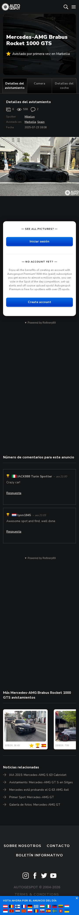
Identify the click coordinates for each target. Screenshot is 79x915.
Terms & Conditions (36, 894)
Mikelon (30, 116)
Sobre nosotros (22, 845)
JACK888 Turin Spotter (34, 476)
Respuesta (13, 493)
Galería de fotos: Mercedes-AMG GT (34, 805)
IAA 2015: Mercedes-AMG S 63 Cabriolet (37, 775)
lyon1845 (24, 515)
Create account (39, 302)
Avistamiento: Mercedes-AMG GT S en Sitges (41, 782)
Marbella (30, 122)
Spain (41, 122)
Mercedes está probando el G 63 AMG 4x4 (39, 790)
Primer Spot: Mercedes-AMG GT (31, 797)
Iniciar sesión (39, 241)
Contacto (58, 845)
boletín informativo (39, 855)
